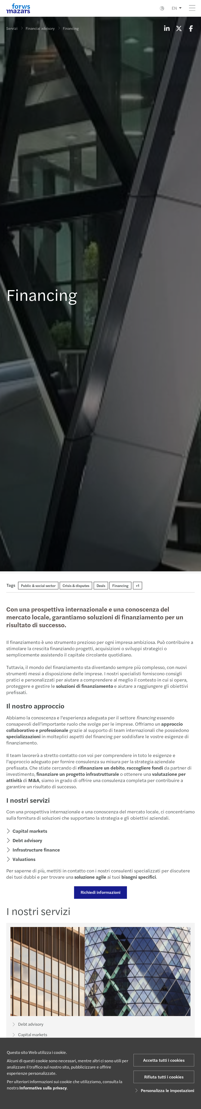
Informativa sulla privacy (43, 1088)
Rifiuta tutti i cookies (163, 1077)
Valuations (24, 859)
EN (174, 8)
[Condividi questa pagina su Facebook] (191, 28)
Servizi (12, 28)
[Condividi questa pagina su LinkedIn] (167, 28)
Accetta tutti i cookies (164, 1060)
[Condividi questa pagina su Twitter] (179, 28)
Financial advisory (40, 28)
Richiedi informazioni (100, 892)
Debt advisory (27, 840)
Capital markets (30, 831)
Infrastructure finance (36, 849)
